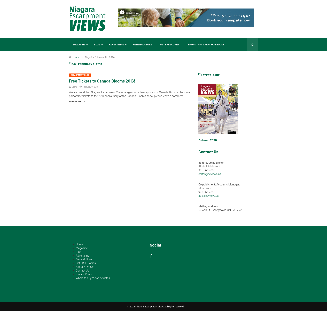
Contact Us (82, 270)
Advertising (116, 44)
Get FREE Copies (170, 44)
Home (77, 57)
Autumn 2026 (207, 140)
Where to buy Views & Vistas (93, 278)
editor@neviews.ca (209, 174)
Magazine (79, 44)
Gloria (74, 87)
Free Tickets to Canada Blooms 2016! (102, 80)
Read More (75, 101)
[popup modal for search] (252, 44)
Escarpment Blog (80, 75)
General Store (142, 44)
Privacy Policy (84, 274)
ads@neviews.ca (208, 195)
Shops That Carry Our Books (206, 44)
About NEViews (85, 266)
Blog (97, 44)
